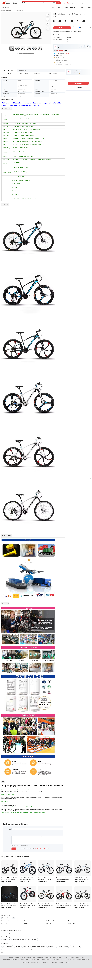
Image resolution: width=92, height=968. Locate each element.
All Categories (6, 7)
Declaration (61, 962)
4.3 (73, 73)
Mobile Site (77, 957)
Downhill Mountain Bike (32, 939)
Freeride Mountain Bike (18, 939)
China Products (18, 957)
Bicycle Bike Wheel (20, 950)
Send (14, 848)
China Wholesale (40, 957)
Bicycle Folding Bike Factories (38, 946)
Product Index (71, 957)
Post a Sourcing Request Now (42, 848)
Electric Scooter (71, 923)
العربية (53, 959)
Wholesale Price (48, 957)
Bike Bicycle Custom (63, 946)
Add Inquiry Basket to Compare (26, 53)
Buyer (59, 7)
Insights (82, 957)
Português (22, 959)
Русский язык (33, 959)
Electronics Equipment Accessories (9, 920)
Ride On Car (48, 923)
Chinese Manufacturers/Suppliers (28, 957)
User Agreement (54, 962)
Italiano (38, 959)
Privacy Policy (67, 962)
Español (17, 959)
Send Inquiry (62, 27)
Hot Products (10, 957)
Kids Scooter (4, 923)
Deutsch (43, 959)
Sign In (55, 64)
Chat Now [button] (82, 27)
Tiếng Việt (79, 959)
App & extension (73, 7)
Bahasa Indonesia (85, 959)
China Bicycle (26, 946)
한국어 (57, 959)
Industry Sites (55, 957)
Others (25, 926)
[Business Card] (88, 77)
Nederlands (49, 959)
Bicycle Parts (71, 920)
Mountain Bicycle (19, 10)
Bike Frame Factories (7, 946)
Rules (89, 7)
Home (2, 10)
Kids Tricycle (26, 923)
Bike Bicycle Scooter (75, 946)
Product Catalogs (22, 918)
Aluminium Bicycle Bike (8, 950)
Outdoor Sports (4, 926)
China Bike (17, 946)
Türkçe (74, 959)
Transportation (8, 10)
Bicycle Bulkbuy (30, 950)
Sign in (89, 3)
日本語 (61, 959)
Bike (13, 10)
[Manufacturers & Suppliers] (9, 2)
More (2, 952)
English (12, 959)
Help (66, 7)
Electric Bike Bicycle (52, 946)
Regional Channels (63, 957)
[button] (60, 73)
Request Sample (77, 31)
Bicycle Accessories (50, 920)
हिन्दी (65, 959)
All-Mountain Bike (6, 939)
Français (27, 959)
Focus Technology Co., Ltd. (36, 962)
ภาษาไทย (69, 959)
